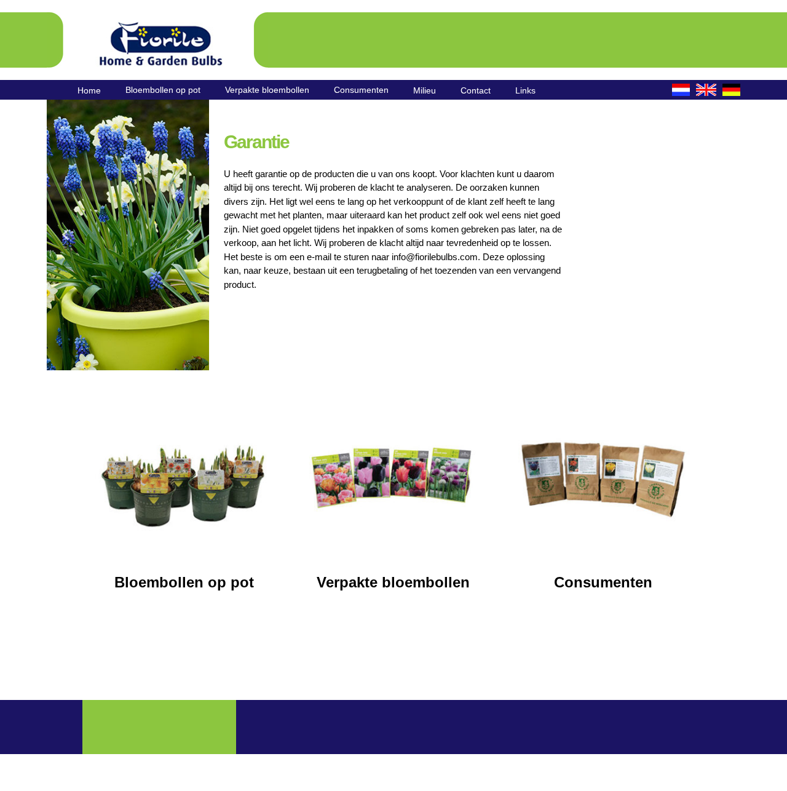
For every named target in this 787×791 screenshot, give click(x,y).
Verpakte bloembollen (267, 90)
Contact (476, 90)
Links (525, 90)
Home (89, 90)
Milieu (424, 90)
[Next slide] (189, 235)
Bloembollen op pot (162, 90)
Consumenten (361, 90)
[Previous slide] (66, 235)
